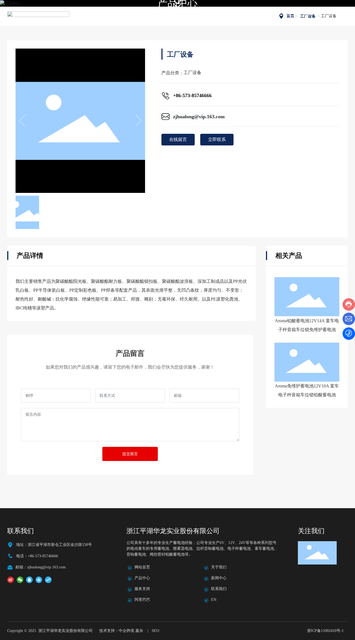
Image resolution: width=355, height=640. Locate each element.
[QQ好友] (29, 579)
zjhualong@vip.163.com (199, 116)
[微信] (20, 579)
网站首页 (142, 567)
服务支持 (142, 589)
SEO (155, 631)
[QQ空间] (39, 579)
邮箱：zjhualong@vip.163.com (41, 567)
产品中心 (142, 578)
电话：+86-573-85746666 (37, 556)
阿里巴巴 (142, 600)
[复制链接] (48, 579)
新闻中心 (219, 578)
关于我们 (219, 567)
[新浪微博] (10, 579)
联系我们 (219, 589)
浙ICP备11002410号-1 (325, 631)
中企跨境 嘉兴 (131, 631)
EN (213, 600)
